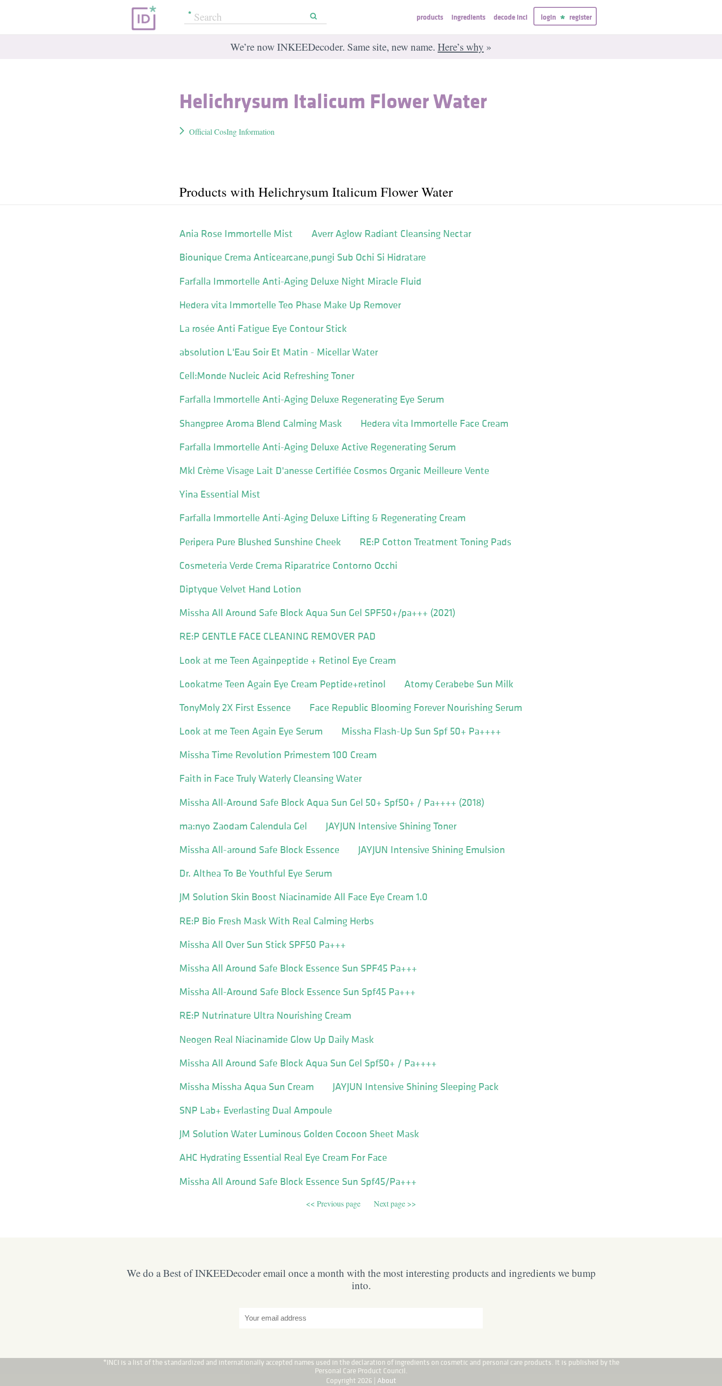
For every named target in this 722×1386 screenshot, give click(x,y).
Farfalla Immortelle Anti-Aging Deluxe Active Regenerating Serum (317, 447)
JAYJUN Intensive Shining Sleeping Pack (416, 1086)
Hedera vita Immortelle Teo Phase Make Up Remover (290, 304)
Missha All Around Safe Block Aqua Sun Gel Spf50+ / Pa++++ (308, 1063)
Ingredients (468, 17)
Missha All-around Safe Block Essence (259, 849)
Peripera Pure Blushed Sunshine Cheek (260, 541)
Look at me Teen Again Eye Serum (251, 731)
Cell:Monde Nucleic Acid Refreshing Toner (266, 375)
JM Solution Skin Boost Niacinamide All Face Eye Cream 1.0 (303, 896)
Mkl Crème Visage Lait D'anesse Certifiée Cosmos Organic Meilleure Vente (334, 470)
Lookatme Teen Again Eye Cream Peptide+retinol (282, 684)
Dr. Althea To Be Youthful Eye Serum (255, 873)
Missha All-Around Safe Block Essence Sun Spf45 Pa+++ (297, 991)
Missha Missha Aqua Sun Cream (246, 1086)
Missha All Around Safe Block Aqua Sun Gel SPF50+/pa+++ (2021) (317, 612)
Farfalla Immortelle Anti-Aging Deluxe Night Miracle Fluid (300, 281)
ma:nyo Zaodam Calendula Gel (243, 826)
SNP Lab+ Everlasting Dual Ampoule (255, 1110)
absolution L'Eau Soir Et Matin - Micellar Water (278, 352)
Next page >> (395, 1203)
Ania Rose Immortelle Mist (236, 233)
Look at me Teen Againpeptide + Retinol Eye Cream (287, 660)
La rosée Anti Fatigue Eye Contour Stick (263, 328)
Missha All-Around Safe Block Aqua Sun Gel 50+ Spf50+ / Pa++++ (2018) (331, 802)
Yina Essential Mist (219, 494)
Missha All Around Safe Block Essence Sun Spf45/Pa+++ (298, 1181)
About (386, 1380)
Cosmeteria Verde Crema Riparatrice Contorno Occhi (288, 565)
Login (548, 17)
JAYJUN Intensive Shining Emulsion (431, 849)
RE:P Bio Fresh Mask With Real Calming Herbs (276, 920)
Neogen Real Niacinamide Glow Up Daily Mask (276, 1039)
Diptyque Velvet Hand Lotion (240, 589)
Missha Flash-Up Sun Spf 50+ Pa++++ (421, 731)
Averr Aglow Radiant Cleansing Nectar (391, 233)
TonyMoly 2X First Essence (235, 707)
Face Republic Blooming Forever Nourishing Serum (415, 707)
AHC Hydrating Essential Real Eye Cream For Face (283, 1157)
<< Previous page (334, 1203)
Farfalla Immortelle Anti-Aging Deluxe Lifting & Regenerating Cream (322, 517)
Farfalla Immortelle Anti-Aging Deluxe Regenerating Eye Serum (311, 399)
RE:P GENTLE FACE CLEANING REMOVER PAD (277, 636)
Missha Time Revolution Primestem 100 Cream (278, 754)
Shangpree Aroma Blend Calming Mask (260, 423)
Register (580, 17)
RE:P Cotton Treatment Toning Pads (435, 541)
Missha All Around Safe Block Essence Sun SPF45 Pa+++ (298, 968)
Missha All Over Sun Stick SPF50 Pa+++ (262, 944)
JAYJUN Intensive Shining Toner (391, 826)
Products (430, 17)
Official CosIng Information (232, 131)
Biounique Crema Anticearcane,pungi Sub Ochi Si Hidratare (302, 257)
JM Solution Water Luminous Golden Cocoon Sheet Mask (299, 1133)
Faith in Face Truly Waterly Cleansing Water (270, 778)
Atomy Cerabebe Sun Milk (458, 684)
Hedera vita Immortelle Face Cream (434, 423)
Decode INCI (511, 17)
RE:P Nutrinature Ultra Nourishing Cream (265, 1015)
